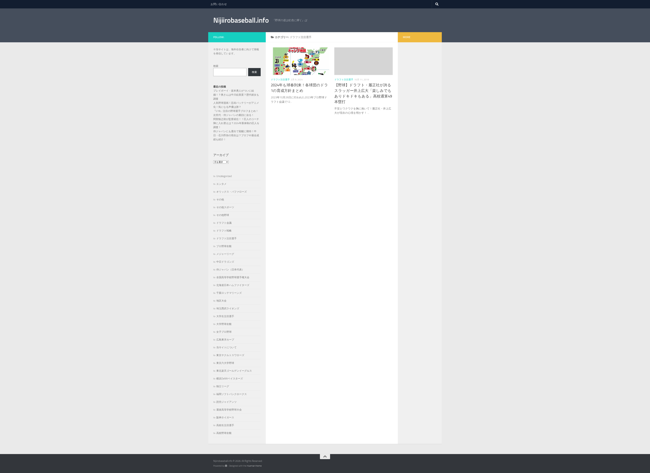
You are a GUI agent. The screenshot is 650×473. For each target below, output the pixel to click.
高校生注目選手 (225, 425)
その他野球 (222, 215)
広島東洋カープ (225, 339)
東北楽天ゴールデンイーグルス (234, 370)
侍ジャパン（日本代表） (230, 269)
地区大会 (221, 300)
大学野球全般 (224, 324)
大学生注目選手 (225, 316)
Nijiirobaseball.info (241, 20)
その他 (220, 199)
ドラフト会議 (224, 222)
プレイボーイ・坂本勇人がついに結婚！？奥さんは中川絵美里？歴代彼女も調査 (236, 94)
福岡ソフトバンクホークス (231, 394)
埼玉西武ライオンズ (227, 308)
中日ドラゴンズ (225, 261)
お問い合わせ (219, 4)
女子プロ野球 (224, 331)
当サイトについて (226, 347)
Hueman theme (254, 466)
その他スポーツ (225, 207)
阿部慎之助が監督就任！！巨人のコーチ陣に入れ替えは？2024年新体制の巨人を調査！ (236, 123)
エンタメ (221, 183)
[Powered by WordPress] (226, 466)
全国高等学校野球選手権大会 (232, 277)
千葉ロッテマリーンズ (229, 292)
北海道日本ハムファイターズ (232, 285)
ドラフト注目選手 (280, 79)
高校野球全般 (224, 433)
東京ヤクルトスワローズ (230, 355)
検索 (215, 66)
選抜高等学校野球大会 (229, 409)
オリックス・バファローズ (231, 191)
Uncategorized (224, 176)
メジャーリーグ (225, 254)
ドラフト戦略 (224, 230)
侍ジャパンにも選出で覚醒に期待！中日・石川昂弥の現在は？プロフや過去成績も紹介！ (236, 135)
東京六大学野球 (225, 363)
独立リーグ (222, 386)
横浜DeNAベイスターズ (229, 378)
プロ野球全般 (224, 246)
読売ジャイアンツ (226, 401)
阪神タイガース (225, 417)
